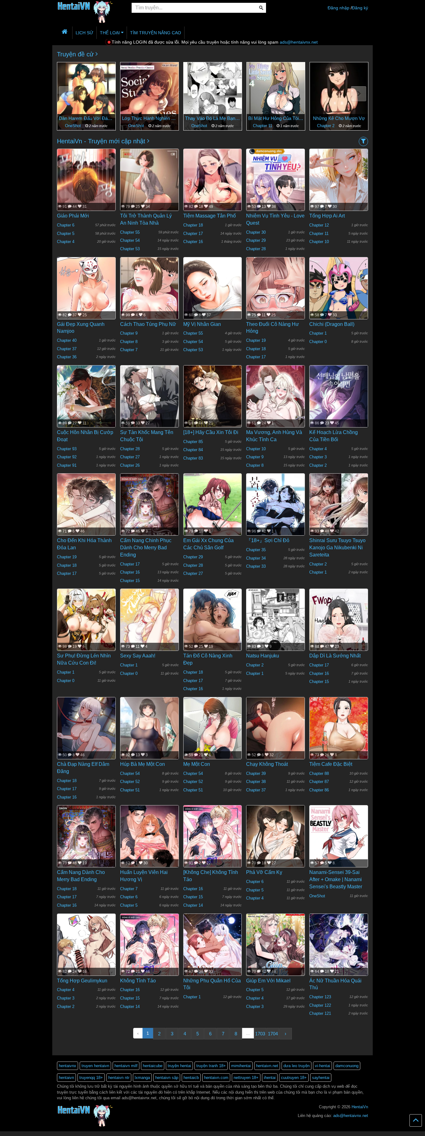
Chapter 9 (129, 333)
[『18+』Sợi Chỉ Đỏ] (275, 512)
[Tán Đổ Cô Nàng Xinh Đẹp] (213, 642)
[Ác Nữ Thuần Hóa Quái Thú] (339, 954)
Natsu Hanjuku (262, 655)
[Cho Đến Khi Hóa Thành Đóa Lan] (86, 515)
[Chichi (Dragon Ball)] (339, 295)
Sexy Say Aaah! (137, 655)
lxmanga (142, 1077)
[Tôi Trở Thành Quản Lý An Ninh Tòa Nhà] (149, 189)
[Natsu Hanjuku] (275, 627)
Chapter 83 (193, 458)
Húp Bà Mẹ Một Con (142, 764)
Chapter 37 (67, 348)
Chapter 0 (318, 341)
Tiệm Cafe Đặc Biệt (330, 764)
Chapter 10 (319, 241)
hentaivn (66, 1077)
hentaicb (191, 1077)
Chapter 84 (193, 449)
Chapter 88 (319, 773)
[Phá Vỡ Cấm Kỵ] (275, 843)
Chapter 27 (130, 457)
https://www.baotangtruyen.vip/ (202, 1133)
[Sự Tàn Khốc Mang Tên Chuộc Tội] (149, 407)
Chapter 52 (130, 781)
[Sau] (358, 94)
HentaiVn (360, 1107)
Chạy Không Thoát (267, 764)
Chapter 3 (318, 457)
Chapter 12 (319, 225)
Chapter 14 (193, 905)
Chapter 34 (256, 558)
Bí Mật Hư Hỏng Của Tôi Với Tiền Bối (212, 118)
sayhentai (320, 1077)
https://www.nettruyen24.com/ (135, 1133)
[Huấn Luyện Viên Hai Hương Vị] (149, 843)
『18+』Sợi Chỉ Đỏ (267, 540)
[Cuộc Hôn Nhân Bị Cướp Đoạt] (86, 407)
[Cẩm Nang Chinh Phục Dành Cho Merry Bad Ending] (149, 515)
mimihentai (241, 1065)
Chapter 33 (256, 566)
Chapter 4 (65, 241)
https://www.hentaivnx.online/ (35, 1133)
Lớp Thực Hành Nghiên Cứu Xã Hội (86, 118)
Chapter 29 (256, 240)
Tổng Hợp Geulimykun (82, 980)
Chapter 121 (320, 1013)
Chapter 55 (130, 232)
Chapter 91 (67, 465)
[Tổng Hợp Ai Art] (339, 186)
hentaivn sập (166, 1077)
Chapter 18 (193, 225)
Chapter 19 (256, 340)
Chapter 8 (129, 341)
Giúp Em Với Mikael (268, 980)
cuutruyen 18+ (294, 1077)
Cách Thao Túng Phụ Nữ (148, 324)
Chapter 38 (256, 781)
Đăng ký (360, 7)
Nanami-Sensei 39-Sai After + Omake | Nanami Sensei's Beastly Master (335, 879)
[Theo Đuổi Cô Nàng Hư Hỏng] (275, 303)
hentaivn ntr (118, 1077)
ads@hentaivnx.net (299, 42)
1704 (273, 1033)
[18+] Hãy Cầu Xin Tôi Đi (210, 432)
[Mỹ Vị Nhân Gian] (213, 306)
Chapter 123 (320, 997)
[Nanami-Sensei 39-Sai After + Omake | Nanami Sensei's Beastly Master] (339, 843)
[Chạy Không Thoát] (275, 736)
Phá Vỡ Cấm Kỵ (264, 872)
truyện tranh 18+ (211, 1065)
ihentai (270, 1077)
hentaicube (152, 1065)
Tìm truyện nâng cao (155, 32)
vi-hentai (322, 1065)
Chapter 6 (65, 225)
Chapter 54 (130, 240)
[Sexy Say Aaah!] (149, 627)
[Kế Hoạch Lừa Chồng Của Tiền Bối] (339, 411)
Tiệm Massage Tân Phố (209, 215)
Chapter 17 (193, 233)
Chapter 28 (256, 248)
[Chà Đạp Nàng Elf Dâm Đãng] (86, 733)
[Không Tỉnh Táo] (149, 952)
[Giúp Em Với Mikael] (275, 952)
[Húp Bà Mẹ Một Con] (149, 737)
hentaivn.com (216, 1077)
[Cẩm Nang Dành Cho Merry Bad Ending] (86, 847)
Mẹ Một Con (196, 764)
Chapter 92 (67, 457)
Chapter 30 (256, 232)
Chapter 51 (130, 790)
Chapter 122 (320, 1005)
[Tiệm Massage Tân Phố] (213, 189)
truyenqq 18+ (91, 1077)
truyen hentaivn (95, 1065)
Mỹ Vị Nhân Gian (202, 324)
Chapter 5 (65, 233)
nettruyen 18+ (246, 1077)
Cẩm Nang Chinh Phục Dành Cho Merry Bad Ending (145, 547)
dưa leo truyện (296, 1065)
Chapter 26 (130, 465)
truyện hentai (179, 1065)
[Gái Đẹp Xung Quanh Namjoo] (86, 302)
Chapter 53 (130, 248)
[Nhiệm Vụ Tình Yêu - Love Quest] (275, 186)
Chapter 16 (193, 241)
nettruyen (64, 1133)
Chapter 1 (326, 125)
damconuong (346, 1065)
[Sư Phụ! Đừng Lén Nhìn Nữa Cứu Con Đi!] (86, 627)
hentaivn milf (126, 1065)
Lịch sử (84, 32)
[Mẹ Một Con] (213, 741)
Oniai (339, 118)
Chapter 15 (130, 580)
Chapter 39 (256, 773)
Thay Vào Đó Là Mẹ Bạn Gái (149, 118)
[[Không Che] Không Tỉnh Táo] (213, 843)
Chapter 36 (67, 357)
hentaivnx (67, 1065)
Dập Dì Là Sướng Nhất (335, 655)
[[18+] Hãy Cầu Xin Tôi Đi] (213, 403)
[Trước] (66, 94)
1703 (260, 1033)
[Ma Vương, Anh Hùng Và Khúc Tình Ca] (275, 403)
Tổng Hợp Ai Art (327, 215)
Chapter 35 (256, 549)
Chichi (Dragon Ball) (331, 324)
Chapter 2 (263, 125)
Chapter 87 (319, 781)
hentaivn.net (267, 1065)
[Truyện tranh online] (89, 8)
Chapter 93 (67, 448)
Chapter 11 (200, 125)
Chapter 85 (193, 441)
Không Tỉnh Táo (138, 980)
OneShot (73, 125)
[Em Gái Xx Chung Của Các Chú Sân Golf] (213, 511)
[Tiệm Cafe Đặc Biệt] (339, 742)
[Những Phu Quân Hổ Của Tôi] (213, 954)
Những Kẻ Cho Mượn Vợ (276, 118)
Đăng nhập (338, 7)
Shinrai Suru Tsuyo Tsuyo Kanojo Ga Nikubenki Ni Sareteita (337, 547)
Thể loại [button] (110, 32)
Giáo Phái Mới (73, 215)
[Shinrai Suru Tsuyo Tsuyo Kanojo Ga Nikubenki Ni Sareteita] (339, 511)
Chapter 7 (129, 349)
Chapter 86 (319, 790)
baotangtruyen (168, 1133)
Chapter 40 (67, 340)
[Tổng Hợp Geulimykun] (86, 951)
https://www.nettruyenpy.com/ (92, 1133)
